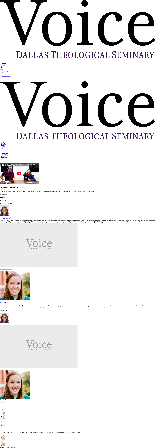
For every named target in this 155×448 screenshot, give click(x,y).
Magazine (4, 61)
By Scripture (4, 72)
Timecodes (4, 194)
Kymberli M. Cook (4, 302)
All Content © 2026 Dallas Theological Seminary (9, 447)
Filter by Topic (5, 71)
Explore (3, 67)
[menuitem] (78, 60)
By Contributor (5, 73)
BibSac (3, 65)
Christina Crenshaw (5, 218)
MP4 (3, 424)
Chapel (3, 60)
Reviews (4, 66)
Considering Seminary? (6, 76)
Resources (3, 197)
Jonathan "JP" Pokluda (6, 269)
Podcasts (4, 63)
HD (3, 425)
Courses (4, 64)
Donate (3, 75)
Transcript (3, 200)
